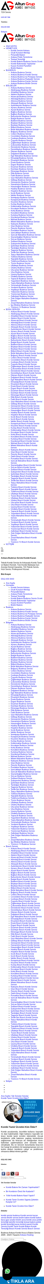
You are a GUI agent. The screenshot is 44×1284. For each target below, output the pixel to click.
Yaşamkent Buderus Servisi (23, 281)
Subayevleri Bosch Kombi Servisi (25, 472)
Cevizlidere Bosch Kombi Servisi (25, 360)
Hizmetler (10, 585)
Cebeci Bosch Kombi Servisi (23, 358)
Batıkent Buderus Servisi (21, 121)
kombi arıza (31, 1220)
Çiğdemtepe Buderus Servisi (23, 143)
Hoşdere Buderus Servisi (22, 191)
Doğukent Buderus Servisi (22, 154)
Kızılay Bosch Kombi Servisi (23, 428)
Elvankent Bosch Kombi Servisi (24, 384)
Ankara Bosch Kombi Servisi (23, 312)
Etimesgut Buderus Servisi (22, 171)
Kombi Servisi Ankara (20, 50)
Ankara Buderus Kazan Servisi (24, 81)
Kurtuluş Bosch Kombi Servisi (24, 439)
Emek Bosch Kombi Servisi (22, 386)
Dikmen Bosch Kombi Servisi (23, 375)
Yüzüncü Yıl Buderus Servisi (23, 307)
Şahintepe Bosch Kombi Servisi (24, 474)
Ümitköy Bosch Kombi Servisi (23, 509)
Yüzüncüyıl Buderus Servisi (23, 294)
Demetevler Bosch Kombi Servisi (25, 371)
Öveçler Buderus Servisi (21, 228)
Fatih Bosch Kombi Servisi (22, 399)
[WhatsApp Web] (7, 1273)
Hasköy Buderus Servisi (21, 189)
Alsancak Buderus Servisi (22, 97)
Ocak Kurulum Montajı (20, 53)
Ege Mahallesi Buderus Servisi (24, 156)
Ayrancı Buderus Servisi (21, 108)
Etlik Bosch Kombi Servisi (22, 397)
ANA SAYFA (11, 46)
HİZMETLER (11, 48)
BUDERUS (11, 70)
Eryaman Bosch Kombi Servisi (24, 391)
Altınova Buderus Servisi (21, 101)
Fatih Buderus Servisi (20, 176)
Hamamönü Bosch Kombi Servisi (25, 408)
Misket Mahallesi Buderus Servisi (25, 222)
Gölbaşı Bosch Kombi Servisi (23, 404)
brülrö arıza (21, 1220)
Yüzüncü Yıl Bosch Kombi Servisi (25, 542)
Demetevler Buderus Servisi (23, 147)
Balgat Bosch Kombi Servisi (23, 342)
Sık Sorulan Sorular (19, 1096)
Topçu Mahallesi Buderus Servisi (25, 255)
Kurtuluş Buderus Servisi (21, 215)
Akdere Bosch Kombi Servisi (23, 318)
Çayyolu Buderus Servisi (21, 140)
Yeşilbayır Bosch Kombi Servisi (24, 524)
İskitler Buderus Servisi (21, 195)
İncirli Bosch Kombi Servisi (22, 419)
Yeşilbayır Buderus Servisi (22, 290)
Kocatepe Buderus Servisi (22, 208)
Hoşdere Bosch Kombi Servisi (24, 415)
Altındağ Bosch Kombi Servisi (24, 323)
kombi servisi (6, 1215)
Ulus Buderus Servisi (20, 272)
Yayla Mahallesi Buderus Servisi (25, 283)
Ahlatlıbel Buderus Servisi (22, 92)
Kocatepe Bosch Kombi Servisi (24, 432)
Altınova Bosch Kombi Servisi (23, 325)
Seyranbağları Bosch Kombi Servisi (26, 465)
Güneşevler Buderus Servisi (23, 182)
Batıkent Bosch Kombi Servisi (23, 344)
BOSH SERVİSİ (13, 309)
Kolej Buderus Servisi (20, 211)
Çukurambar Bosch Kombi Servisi (25, 369)
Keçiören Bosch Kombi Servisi (24, 426)
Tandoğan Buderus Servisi (22, 248)
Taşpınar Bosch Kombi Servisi (24, 478)
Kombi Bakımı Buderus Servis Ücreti (26, 61)
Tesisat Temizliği (18, 59)
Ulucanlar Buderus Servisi (22, 270)
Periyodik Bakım (18, 55)
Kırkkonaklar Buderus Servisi (23, 206)
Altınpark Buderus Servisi (22, 103)
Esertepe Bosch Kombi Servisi (24, 393)
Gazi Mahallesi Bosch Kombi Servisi (26, 402)
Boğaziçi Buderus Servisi (22, 132)
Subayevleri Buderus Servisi (23, 244)
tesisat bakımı (30, 1222)
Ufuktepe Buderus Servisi (22, 266)
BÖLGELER (11, 86)
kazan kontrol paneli (23, 1224)
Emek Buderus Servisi (20, 162)
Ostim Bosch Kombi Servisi (22, 456)
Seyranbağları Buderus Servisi (24, 237)
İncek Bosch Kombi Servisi (22, 417)
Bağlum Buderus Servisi (21, 114)
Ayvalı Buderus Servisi (20, 110)
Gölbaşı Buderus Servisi (21, 180)
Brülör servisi (12, 1218)
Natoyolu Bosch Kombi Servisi (24, 450)
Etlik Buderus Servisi (20, 173)
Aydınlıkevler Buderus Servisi (23, 105)
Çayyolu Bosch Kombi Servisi (24, 364)
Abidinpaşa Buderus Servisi (23, 90)
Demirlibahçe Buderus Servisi (24, 149)
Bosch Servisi (12, 846)
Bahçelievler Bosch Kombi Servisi (25, 340)
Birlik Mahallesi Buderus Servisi (24, 129)
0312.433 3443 (7, 579)
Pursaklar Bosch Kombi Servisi (24, 459)
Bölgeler (9, 623)
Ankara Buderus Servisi (21, 72)
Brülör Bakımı (16, 68)
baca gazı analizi (8, 1220)
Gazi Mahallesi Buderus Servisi (24, 178)
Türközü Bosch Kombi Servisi (23, 487)
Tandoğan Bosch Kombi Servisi (24, 476)
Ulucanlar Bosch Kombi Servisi (24, 502)
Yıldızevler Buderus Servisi (22, 292)
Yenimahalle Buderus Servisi (23, 285)
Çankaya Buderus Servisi (22, 138)
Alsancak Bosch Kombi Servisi (24, 320)
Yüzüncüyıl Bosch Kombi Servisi (25, 529)
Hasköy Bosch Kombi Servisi (23, 413)
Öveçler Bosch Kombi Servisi (23, 454)
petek (38, 1222)
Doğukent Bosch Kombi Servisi (24, 377)
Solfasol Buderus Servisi (21, 241)
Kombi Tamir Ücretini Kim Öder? (15, 1098)
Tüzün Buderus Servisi (21, 263)
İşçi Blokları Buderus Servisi (23, 305)
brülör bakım (24, 1218)
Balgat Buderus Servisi (21, 119)
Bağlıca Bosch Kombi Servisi (23, 336)
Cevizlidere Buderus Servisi (23, 136)
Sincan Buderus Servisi (21, 239)
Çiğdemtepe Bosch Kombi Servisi (25, 366)
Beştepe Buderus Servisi (21, 123)
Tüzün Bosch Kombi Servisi (23, 496)
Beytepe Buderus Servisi (21, 125)
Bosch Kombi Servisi (18, 1229)
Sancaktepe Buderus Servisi (23, 233)
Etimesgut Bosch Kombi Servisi (24, 395)
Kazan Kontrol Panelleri (21, 66)
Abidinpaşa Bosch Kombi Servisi (25, 314)
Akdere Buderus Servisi (21, 94)
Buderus (9, 607)
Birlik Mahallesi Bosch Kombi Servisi (27, 353)
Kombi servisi (26, 1215)
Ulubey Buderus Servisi (21, 268)
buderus (16, 1215)
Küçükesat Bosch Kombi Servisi (24, 441)
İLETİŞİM (10, 544)
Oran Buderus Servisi (20, 226)
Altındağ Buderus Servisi (21, 99)
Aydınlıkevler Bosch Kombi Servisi (26, 329)
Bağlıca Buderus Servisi (21, 112)
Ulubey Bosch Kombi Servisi (23, 500)
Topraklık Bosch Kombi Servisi (24, 489)
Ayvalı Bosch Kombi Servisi (23, 334)
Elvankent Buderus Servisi (22, 160)
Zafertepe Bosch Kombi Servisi (24, 531)
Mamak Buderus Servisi (21, 219)
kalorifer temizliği (16, 1222)
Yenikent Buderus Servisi (22, 287)
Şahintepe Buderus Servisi (22, 246)
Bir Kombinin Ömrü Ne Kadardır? (20, 1191)
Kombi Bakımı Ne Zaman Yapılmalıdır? (22, 1187)
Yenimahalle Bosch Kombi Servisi (25, 520)
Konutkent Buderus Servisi (22, 213)
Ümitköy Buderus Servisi (21, 276)
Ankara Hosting (26, 1235)
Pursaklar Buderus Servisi (22, 230)
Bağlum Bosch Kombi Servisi (23, 338)
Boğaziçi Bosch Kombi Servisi (24, 355)
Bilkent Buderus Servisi (21, 127)
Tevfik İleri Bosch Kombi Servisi (24, 481)
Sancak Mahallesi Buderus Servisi (26, 235)
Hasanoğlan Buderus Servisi (23, 187)
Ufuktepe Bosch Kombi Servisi (24, 494)
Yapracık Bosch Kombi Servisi (24, 511)
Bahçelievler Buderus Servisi (23, 116)
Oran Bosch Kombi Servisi (22, 452)
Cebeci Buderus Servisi (21, 134)
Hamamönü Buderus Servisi (23, 184)
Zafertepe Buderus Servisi (22, 296)
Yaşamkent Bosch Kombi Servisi (25, 513)
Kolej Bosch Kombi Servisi (22, 434)
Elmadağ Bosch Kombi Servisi (24, 382)
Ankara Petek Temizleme (21, 57)
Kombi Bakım (24, 1226)
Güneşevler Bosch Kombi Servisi (25, 406)
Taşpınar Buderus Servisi (22, 250)
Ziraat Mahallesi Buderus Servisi (25, 303)
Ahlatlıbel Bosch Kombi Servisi (24, 316)
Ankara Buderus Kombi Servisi (24, 75)
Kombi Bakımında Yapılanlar (23, 64)
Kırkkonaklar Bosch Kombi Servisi (25, 430)
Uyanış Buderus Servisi (21, 274)
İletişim (4, 32)
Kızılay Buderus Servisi (21, 204)
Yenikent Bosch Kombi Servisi (24, 522)
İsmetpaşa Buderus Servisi (22, 197)
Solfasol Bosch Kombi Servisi (23, 470)
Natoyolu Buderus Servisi (22, 224)
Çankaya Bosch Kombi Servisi (24, 362)
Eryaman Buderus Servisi (22, 167)
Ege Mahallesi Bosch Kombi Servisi (26, 380)
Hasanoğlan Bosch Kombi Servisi (25, 410)
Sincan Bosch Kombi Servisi (23, 467)
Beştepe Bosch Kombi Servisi (24, 347)
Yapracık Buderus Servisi (22, 279)
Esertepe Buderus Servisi (22, 169)
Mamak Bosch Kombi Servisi (23, 443)
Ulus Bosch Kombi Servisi (22, 505)
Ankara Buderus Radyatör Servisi (25, 79)
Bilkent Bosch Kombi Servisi (23, 351)
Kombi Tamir (12, 1226)
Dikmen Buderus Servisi (21, 151)
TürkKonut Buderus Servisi (22, 261)
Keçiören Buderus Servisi (22, 202)
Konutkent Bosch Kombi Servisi (24, 437)
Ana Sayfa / (6, 1096)
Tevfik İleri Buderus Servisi (22, 252)
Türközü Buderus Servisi (21, 257)
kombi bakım (35, 1218)
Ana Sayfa (10, 583)
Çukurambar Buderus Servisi (23, 145)
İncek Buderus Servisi (20, 193)
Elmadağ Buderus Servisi (22, 158)
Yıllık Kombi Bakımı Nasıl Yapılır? (20, 1196)
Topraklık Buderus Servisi (22, 259)
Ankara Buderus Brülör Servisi (24, 83)
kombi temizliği (7, 1224)
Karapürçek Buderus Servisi (23, 200)
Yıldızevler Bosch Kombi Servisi (24, 527)
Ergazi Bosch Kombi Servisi (23, 388)
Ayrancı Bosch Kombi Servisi (23, 331)
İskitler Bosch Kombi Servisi (23, 421)
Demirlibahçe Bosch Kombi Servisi (26, 373)
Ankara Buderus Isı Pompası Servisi (26, 77)
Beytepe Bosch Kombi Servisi (24, 349)
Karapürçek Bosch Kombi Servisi (25, 423)
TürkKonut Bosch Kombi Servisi (24, 491)
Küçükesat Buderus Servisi (22, 217)
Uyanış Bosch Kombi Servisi (23, 507)
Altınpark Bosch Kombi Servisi (24, 327)
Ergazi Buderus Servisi (21, 165)
